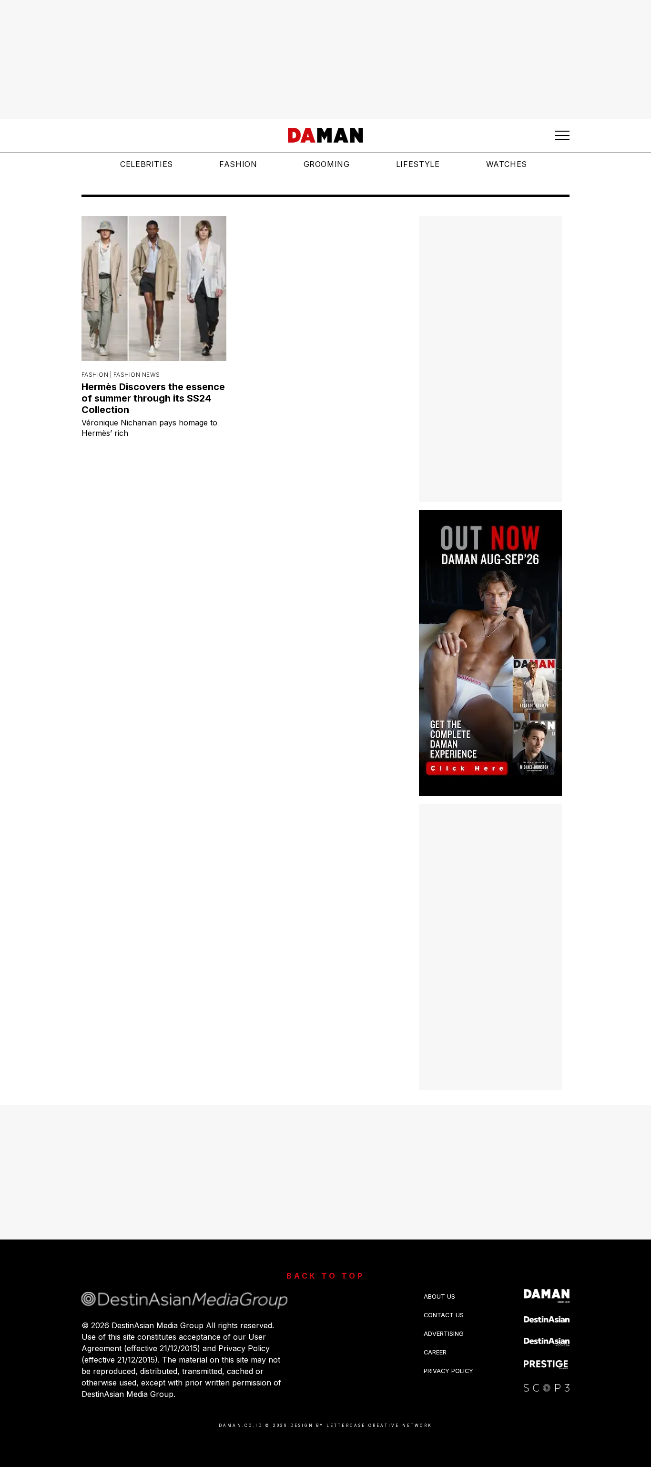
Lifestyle (418, 164)
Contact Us (444, 1315)
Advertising (444, 1333)
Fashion (238, 164)
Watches (506, 164)
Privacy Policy (448, 1370)
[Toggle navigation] (562, 135)
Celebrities (146, 164)
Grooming (327, 164)
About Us (439, 1296)
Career (435, 1352)
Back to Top (325, 1276)
